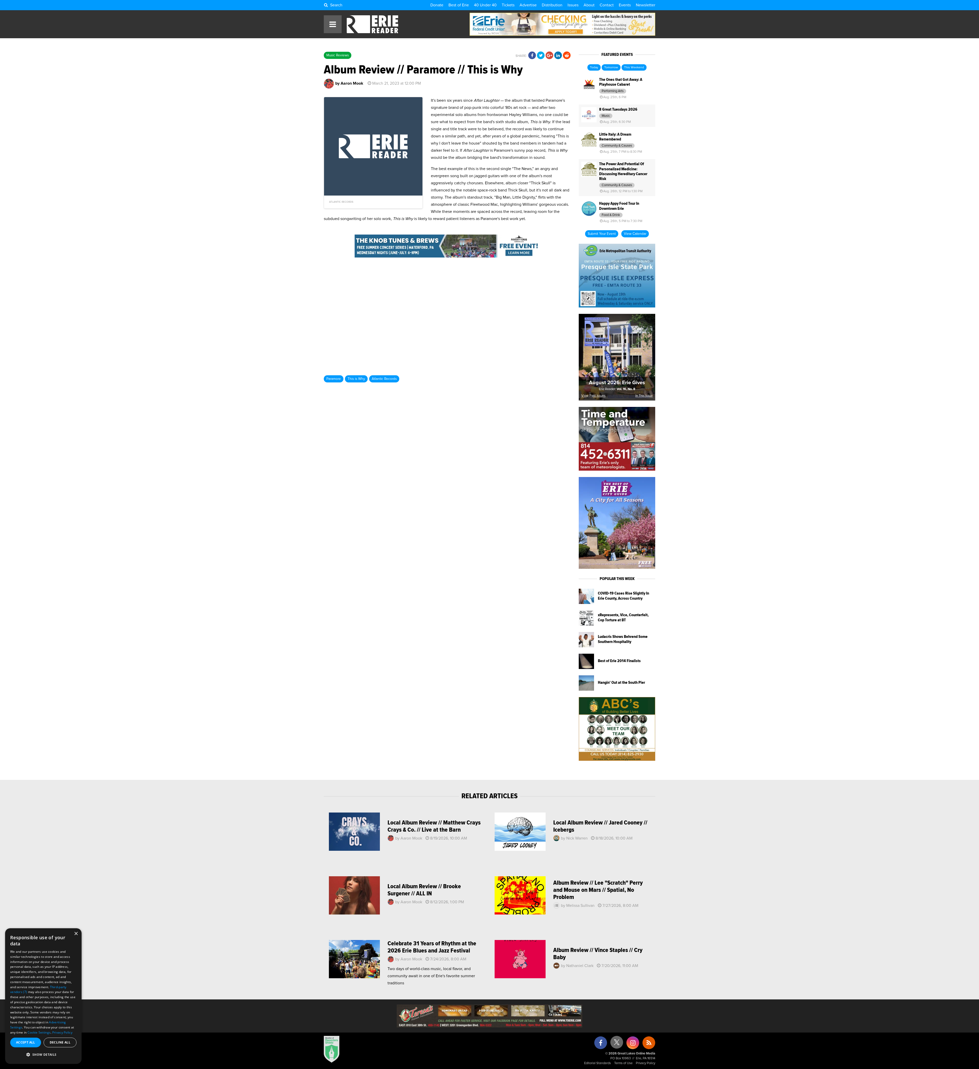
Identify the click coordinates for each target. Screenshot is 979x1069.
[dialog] (43, 996)
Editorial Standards (597, 1063)
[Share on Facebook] (532, 56)
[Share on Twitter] (541, 56)
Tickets (508, 5)
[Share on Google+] (549, 56)
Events (625, 5)
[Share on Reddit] (567, 56)
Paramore (333, 379)
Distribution (552, 5)
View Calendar (635, 234)
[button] (43, 1055)
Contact (607, 5)
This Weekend (634, 67)
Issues (573, 5)
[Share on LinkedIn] (558, 56)
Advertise (528, 5)
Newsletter (645, 5)
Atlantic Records (384, 379)
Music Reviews (337, 55)
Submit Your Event (602, 234)
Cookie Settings (39, 1032)
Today (594, 67)
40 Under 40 (485, 5)
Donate (436, 5)
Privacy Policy (645, 1063)
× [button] (76, 934)
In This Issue (644, 395)
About (589, 5)
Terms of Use (623, 1063)
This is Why (356, 379)
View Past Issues (593, 395)
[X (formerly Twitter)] (616, 1044)
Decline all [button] (60, 1042)
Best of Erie (458, 5)
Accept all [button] (25, 1042)
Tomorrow (611, 67)
